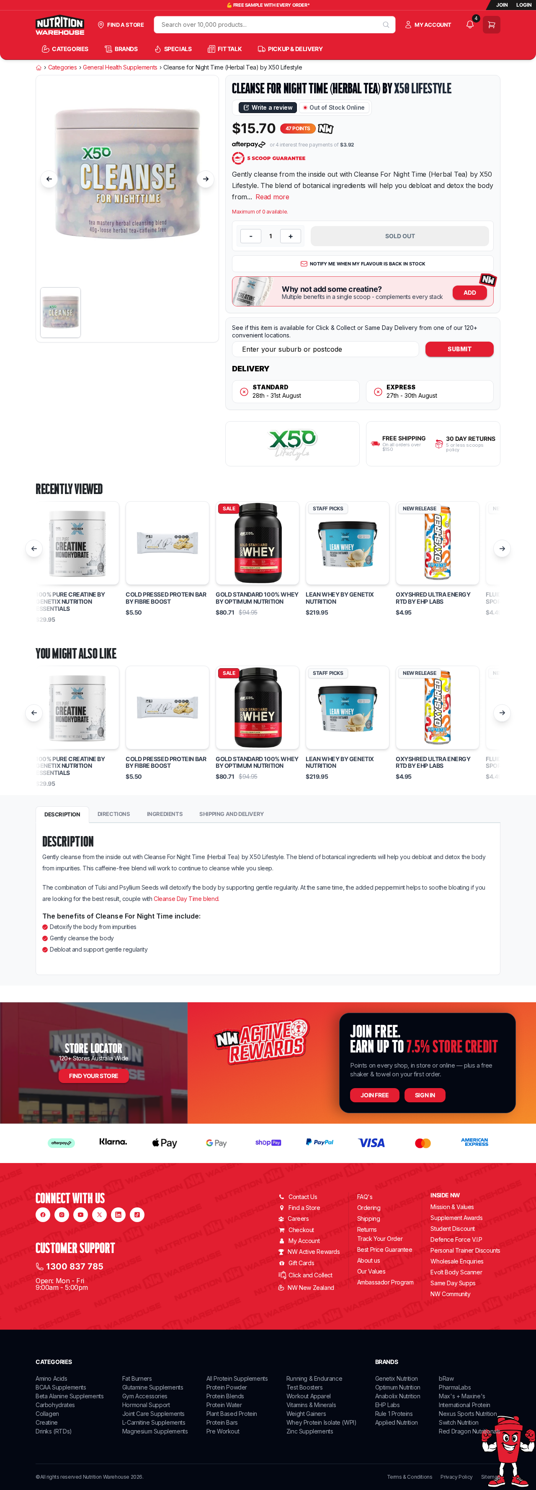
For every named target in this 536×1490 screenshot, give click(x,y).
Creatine (47, 1422)
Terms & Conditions (410, 1477)
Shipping (368, 1218)
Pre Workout (223, 1431)
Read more (272, 197)
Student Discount (452, 1228)
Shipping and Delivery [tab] (231, 814)
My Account (304, 1240)
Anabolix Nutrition (397, 1396)
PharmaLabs (455, 1387)
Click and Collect (310, 1275)
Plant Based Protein (231, 1413)
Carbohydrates (55, 1404)
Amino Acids (51, 1378)
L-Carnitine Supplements (154, 1422)
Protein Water (224, 1404)
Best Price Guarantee (384, 1249)
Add (470, 292)
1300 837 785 (74, 1266)
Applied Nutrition (396, 1422)
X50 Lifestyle (422, 88)
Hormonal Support (146, 1404)
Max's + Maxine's (462, 1396)
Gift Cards (301, 1262)
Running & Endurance (314, 1378)
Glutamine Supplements (152, 1387)
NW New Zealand (311, 1287)
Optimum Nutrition (397, 1387)
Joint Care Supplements (153, 1413)
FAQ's (365, 1196)
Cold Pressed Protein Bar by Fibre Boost (166, 598)
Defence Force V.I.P (456, 1239)
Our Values (371, 1271)
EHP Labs (387, 1404)
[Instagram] (61, 1214)
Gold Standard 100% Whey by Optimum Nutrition (257, 598)
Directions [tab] (114, 814)
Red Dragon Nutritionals (469, 1431)
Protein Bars (222, 1422)
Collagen (47, 1413)
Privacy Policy (456, 1477)
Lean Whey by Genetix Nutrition (340, 598)
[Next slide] (205, 179)
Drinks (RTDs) (54, 1431)
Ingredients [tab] (165, 814)
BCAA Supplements (61, 1387)
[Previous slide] (49, 179)
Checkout (301, 1229)
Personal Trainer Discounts (465, 1250)
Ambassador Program (385, 1282)
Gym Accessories (145, 1396)
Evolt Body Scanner (456, 1272)
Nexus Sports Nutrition (468, 1413)
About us (368, 1260)
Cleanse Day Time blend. (185, 898)
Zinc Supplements (309, 1431)
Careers (298, 1218)
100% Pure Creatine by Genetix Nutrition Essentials (70, 601)
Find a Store (304, 1207)
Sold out (400, 235)
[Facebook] (43, 1214)
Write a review (272, 107)
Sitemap (490, 1477)
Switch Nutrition (459, 1422)
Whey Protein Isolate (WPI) (321, 1422)
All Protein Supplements (237, 1378)
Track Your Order (380, 1239)
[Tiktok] (137, 1214)
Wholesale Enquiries (456, 1261)
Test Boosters (304, 1387)
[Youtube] (80, 1214)
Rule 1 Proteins (394, 1413)
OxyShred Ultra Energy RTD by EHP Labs (433, 598)
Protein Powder (226, 1387)
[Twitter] (99, 1214)
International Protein (464, 1404)
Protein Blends (225, 1396)
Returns (367, 1229)
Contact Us (303, 1196)
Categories (62, 67)
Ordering (369, 1207)
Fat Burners (137, 1378)
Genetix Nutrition (396, 1378)
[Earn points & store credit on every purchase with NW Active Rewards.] (326, 129)
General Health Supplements (120, 67)
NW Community (450, 1293)
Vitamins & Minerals (311, 1404)
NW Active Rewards (314, 1251)
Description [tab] (62, 814)
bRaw (446, 1378)
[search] (386, 24)
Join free (375, 1095)
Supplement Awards (456, 1217)
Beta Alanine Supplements (69, 1396)
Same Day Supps (452, 1283)
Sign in (425, 1095)
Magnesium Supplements (155, 1431)
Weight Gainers (306, 1413)
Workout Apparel (308, 1396)
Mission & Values (452, 1206)
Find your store (94, 1075)
